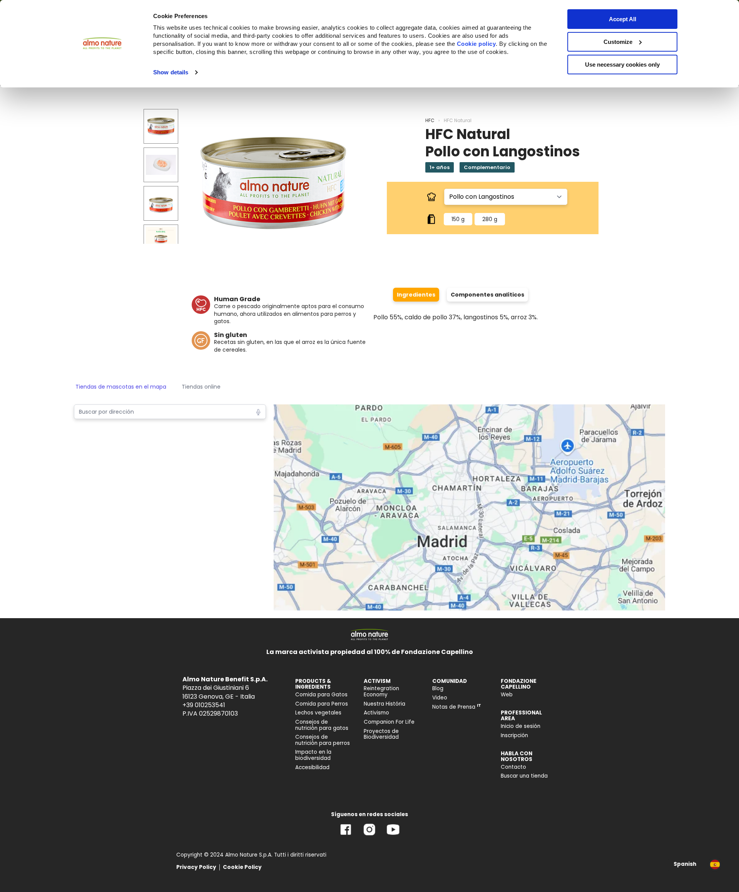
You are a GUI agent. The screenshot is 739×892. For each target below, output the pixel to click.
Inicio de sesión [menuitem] (520, 726)
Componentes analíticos (487, 294)
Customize (618, 42)
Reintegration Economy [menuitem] (381, 691)
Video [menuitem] (439, 697)
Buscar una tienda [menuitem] (524, 776)
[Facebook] (346, 835)
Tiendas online (201, 387)
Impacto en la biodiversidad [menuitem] (313, 755)
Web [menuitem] (507, 694)
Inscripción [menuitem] (514, 735)
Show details (170, 72)
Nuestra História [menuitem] (384, 704)
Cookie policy (476, 43)
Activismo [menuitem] (376, 712)
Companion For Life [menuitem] (389, 722)
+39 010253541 (203, 705)
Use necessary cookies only (622, 64)
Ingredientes (416, 294)
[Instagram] (369, 835)
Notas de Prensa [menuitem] (456, 707)
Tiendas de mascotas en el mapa (120, 387)
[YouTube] (393, 835)
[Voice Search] (258, 411)
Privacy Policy (196, 867)
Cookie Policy (242, 867)
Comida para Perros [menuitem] (321, 704)
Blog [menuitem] (437, 688)
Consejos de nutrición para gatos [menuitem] (321, 725)
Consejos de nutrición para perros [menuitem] (322, 740)
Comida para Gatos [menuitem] (321, 694)
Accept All (622, 19)
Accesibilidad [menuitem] (312, 767)
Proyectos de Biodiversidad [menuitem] (381, 734)
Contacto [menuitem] (513, 767)
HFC (430, 120)
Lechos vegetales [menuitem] (318, 712)
